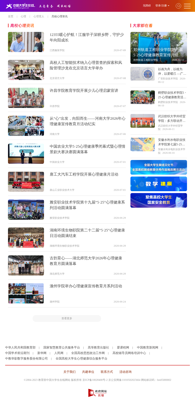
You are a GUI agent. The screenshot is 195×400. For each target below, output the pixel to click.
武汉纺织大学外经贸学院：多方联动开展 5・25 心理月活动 (171, 121)
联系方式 (107, 371)
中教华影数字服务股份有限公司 (26, 358)
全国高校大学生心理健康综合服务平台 (81, 358)
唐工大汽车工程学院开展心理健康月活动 (84, 174)
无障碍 (147, 5)
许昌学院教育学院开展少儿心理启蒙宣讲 (84, 90)
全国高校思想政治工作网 (88, 353)
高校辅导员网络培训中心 (129, 353)
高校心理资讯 (60, 16)
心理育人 (39, 16)
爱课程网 (123, 347)
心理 (23, 16)
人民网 (58, 353)
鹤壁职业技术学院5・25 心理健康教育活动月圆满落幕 (172, 97)
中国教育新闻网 (147, 347)
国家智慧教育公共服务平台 (61, 347)
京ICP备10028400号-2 (95, 380)
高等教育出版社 (98, 347)
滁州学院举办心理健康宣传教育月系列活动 (86, 286)
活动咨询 (125, 371)
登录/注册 (161, 5)
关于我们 (69, 371)
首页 (10, 16)
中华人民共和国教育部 (20, 347)
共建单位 (88, 371)
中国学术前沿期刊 (17, 353)
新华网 (41, 353)
